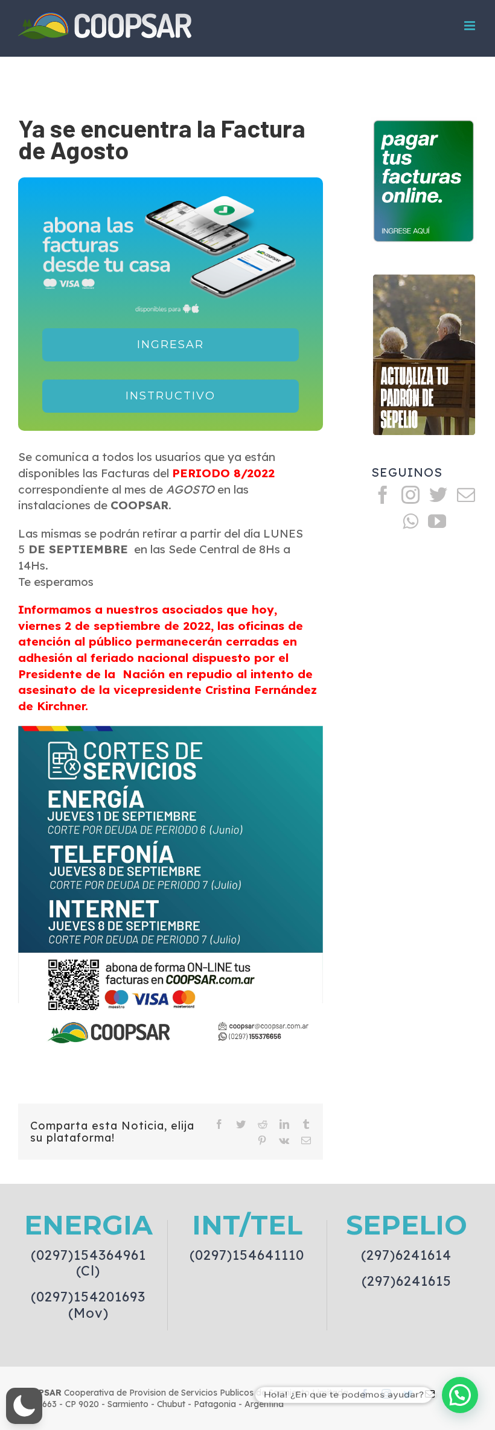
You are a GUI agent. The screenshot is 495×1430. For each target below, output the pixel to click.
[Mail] (466, 495)
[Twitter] (438, 495)
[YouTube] (437, 521)
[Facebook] (383, 495)
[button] (24, 1406)
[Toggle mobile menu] (470, 25)
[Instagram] (410, 495)
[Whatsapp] (410, 521)
